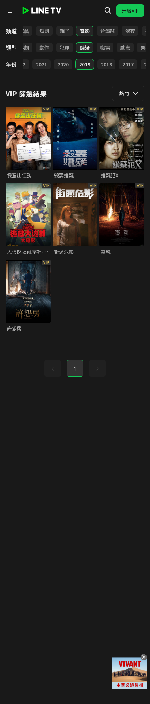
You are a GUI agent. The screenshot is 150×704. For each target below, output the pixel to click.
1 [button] (75, 368)
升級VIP (130, 10)
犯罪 (64, 47)
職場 (105, 47)
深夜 (130, 30)
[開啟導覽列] (11, 10)
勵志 (125, 47)
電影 (85, 30)
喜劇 (24, 47)
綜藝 (24, 30)
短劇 (44, 30)
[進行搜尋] (108, 10)
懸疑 (85, 47)
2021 (41, 64)
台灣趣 (107, 30)
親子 (64, 30)
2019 (84, 64)
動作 (44, 47)
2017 (128, 64)
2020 (63, 64)
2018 (106, 64)
